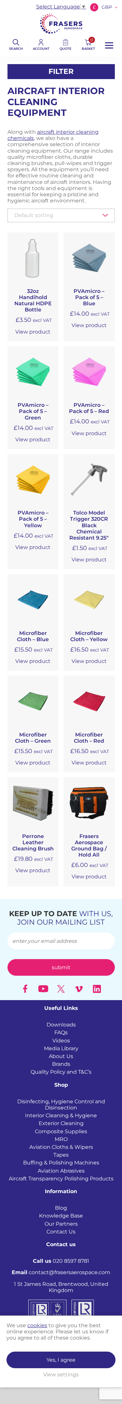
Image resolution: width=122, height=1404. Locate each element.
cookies (37, 1325)
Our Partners (61, 1224)
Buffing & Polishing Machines (61, 1163)
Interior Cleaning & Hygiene (61, 1116)
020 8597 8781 (61, 1261)
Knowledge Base (61, 1216)
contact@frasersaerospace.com (61, 1273)
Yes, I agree (61, 1360)
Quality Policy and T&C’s (61, 1072)
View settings (61, 1374)
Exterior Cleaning (61, 1124)
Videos (61, 1041)
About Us (61, 1056)
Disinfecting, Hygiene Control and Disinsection (61, 1104)
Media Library (61, 1048)
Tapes (61, 1155)
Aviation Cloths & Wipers (61, 1147)
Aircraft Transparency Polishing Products (61, 1179)
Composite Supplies (61, 1131)
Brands (61, 1064)
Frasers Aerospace (61, 23)
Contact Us (61, 1232)
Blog (61, 1208)
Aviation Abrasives (61, 1171)
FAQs (61, 1033)
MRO (61, 1139)
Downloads (61, 1025)
